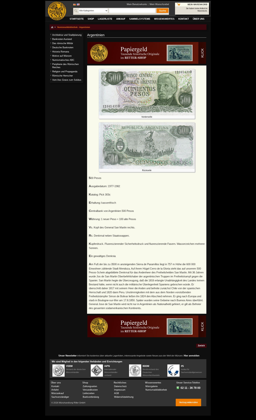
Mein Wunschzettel (159, 4)
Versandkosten (90, 389)
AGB (116, 393)
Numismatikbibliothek (156, 389)
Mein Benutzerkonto (137, 4)
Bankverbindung (91, 397)
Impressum (119, 389)
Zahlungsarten (90, 386)
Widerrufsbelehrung (123, 397)
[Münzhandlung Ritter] (57, 11)
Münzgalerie (151, 386)
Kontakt (55, 386)
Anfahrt (55, 389)
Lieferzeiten (88, 393)
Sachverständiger (60, 397)
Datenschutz (120, 386)
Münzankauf (57, 393)
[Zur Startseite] (52, 27)
